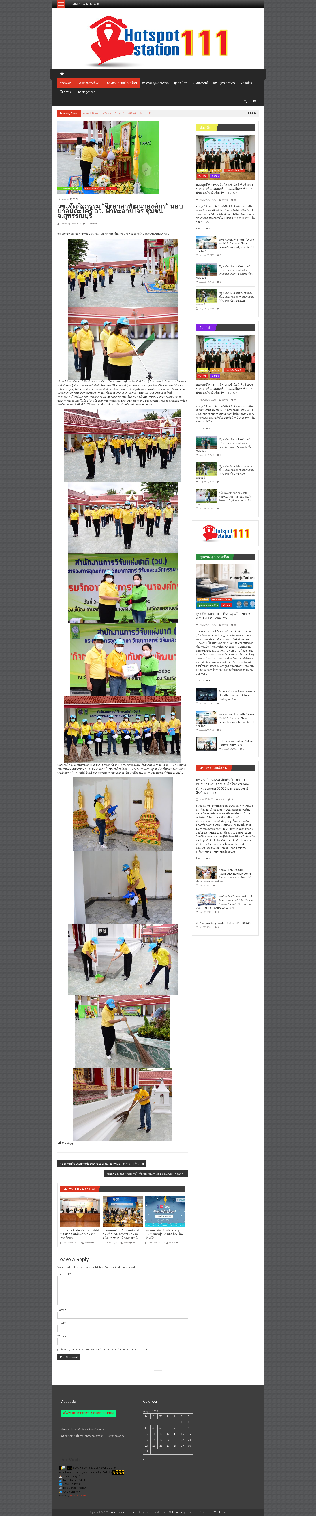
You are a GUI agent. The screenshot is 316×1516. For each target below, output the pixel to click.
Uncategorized (85, 92)
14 (175, 1433)
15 (182, 1433)
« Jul (145, 1459)
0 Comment (92, 223)
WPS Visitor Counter (77, 1496)
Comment (64, 1274)
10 (146, 1433)
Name (61, 1310)
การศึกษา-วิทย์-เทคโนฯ (122, 83)
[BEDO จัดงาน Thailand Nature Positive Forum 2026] (206, 743)
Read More (202, 228)
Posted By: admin (69, 223)
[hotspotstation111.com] (158, 42)
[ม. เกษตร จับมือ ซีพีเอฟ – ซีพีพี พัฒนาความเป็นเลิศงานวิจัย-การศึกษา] (80, 1211)
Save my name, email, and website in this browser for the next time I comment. (104, 1349)
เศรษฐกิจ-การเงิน (224, 83)
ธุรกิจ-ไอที (180, 83)
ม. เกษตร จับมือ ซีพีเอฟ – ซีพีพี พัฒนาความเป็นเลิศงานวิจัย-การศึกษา (79, 1234)
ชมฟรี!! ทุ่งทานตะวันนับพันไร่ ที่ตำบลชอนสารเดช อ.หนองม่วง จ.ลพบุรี (145, 1173)
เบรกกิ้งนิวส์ (200, 83)
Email (61, 1323)
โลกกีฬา (65, 92)
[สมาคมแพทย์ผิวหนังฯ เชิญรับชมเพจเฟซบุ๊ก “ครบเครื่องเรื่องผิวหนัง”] (165, 1211)
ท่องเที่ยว (246, 83)
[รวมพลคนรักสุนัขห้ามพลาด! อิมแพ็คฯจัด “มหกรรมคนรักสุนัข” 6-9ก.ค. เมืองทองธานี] (123, 1211)
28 (175, 1445)
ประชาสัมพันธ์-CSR (89, 83)
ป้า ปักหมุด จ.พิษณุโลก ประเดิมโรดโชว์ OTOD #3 (223, 923)
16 (189, 1433)
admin (88, 1242)
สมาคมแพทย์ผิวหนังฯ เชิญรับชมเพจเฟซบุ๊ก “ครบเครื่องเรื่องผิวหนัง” (164, 1234)
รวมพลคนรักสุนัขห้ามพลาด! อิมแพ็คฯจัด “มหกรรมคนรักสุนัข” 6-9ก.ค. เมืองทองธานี (121, 1234)
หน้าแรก (65, 83)
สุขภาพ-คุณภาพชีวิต (155, 83)
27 (168, 1445)
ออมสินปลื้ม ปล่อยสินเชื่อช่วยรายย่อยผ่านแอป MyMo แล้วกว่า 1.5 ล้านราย (103, 1163)
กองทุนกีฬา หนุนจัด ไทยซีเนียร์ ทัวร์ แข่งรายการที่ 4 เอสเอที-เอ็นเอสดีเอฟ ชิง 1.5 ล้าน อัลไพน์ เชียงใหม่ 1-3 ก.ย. (224, 189)
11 (153, 1433)
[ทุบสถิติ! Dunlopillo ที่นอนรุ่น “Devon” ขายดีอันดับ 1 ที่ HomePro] (225, 586)
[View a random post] (254, 101)
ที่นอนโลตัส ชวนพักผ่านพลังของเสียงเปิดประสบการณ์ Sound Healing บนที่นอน (127, 113)
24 (146, 1445)
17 (146, 1439)
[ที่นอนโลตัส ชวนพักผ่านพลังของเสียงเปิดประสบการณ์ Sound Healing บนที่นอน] (206, 694)
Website (62, 1336)
